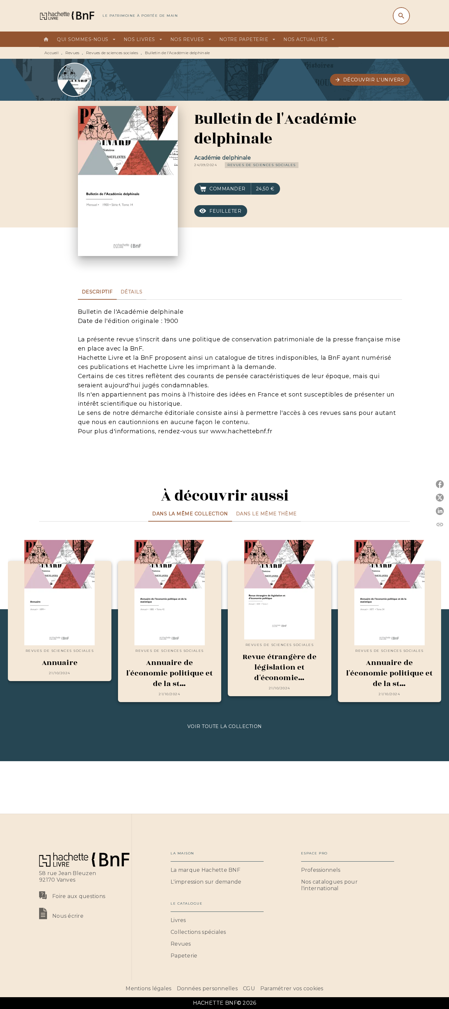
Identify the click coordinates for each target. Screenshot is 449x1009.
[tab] (46, 39)
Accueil (51, 52)
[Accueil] (66, 15)
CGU (249, 988)
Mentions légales (148, 988)
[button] (370, 80)
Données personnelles (207, 988)
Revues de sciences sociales (112, 52)
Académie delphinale (222, 158)
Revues (72, 52)
